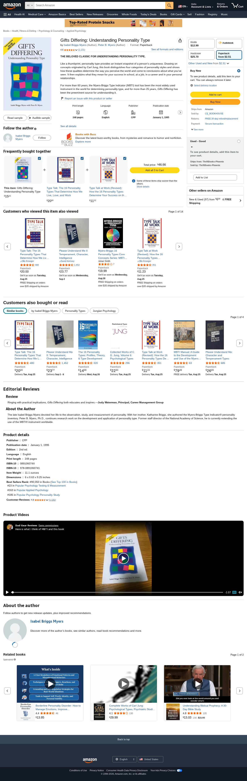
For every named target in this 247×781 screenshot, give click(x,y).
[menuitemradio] (234, 592)
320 (95, 363)
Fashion (199, 14)
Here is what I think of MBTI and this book (39, 529)
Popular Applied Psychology (32, 490)
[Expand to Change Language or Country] (134, 759)
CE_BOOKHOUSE (214, 113)
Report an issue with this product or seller (88, 98)
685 (223, 363)
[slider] (117, 592)
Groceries (112, 14)
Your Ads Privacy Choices (163, 770)
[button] (7, 14)
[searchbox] (99, 5)
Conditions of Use (78, 770)
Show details (143, 186)
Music (224, 14)
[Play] (6, 592)
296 (127, 363)
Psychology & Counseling (51, 31)
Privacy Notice (97, 770)
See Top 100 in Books (63, 481)
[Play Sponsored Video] (50, 684)
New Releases (95, 14)
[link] (65, 170)
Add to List (202, 177)
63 (190, 363)
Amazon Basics (57, 14)
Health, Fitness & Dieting (24, 31)
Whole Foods (129, 14)
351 (159, 363)
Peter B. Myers (106, 44)
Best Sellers (76, 14)
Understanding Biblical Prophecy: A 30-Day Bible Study (205, 707)
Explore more (83, 141)
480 (32, 363)
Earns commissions (48, 525)
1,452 (65, 363)
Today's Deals (148, 14)
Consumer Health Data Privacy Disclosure (127, 770)
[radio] (201, 43)
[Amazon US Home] (90, 761)
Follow (42, 137)
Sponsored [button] (8, 659)
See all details (68, 126)
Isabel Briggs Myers (75, 44)
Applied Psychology (76, 31)
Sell (189, 14)
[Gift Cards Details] (184, 14)
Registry (212, 14)
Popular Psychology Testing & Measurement (40, 485)
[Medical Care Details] (45, 14)
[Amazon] (12, 5)
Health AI (19, 14)
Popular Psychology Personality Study (38, 494)
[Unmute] (240, 592)
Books (163, 14)
